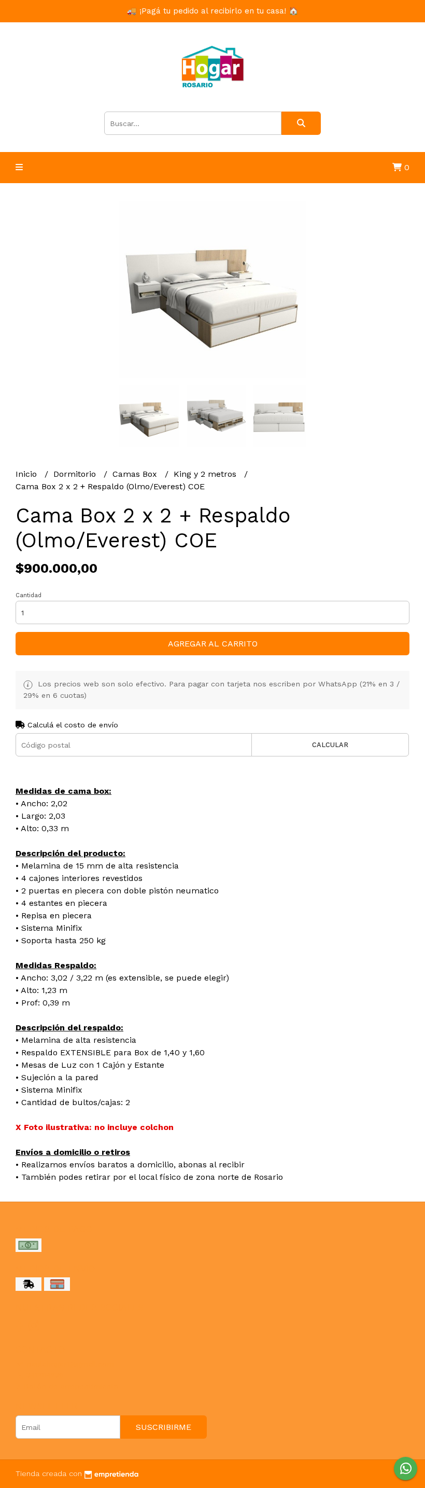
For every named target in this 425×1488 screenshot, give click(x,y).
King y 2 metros (206, 474)
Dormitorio (75, 474)
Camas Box (136, 474)
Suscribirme (163, 1427)
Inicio (27, 474)
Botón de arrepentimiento (70, 1386)
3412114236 (44, 1375)
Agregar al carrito (213, 644)
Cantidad (28, 595)
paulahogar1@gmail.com (69, 1364)
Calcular (330, 745)
